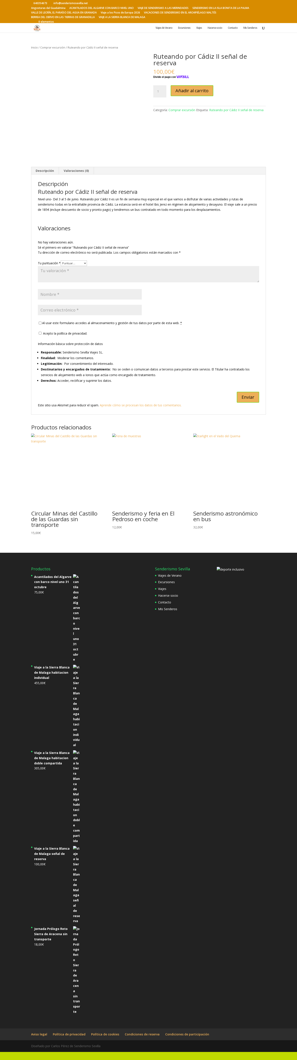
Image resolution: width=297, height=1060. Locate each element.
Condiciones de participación (187, 1034)
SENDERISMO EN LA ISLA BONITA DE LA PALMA (220, 8)
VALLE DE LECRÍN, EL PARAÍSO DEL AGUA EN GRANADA (64, 12)
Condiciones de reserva (142, 1034)
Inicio (34, 47)
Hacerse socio (215, 28)
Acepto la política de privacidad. (64, 333)
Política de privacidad (69, 1034)
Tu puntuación (49, 263)
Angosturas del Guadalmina (48, 8)
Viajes (199, 28)
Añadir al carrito (192, 91)
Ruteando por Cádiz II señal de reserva (236, 110)
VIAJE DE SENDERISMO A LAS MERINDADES (163, 8)
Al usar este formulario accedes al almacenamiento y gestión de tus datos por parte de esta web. (112, 323)
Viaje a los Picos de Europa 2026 (120, 12)
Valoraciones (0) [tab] (76, 171)
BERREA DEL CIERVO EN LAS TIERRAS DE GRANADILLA (63, 17)
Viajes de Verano (163, 28)
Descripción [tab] (45, 171)
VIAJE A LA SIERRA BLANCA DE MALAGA (122, 17)
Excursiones (184, 28)
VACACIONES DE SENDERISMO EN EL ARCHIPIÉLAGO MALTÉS (180, 12)
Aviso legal (39, 1034)
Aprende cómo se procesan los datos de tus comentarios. (141, 405)
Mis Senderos (250, 28)
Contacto (233, 28)
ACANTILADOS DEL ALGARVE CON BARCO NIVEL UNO (101, 8)
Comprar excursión (52, 47)
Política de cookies (105, 1034)
